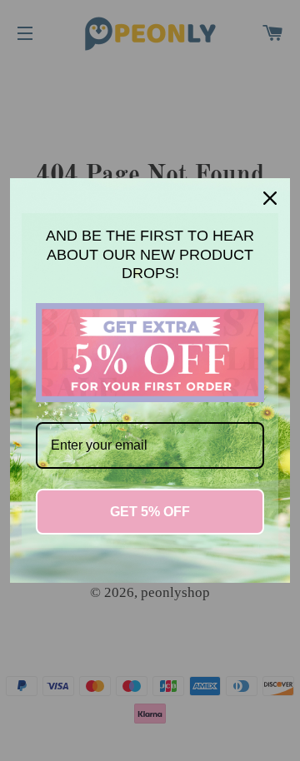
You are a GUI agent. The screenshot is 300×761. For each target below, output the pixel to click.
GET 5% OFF (150, 512)
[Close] (270, 198)
